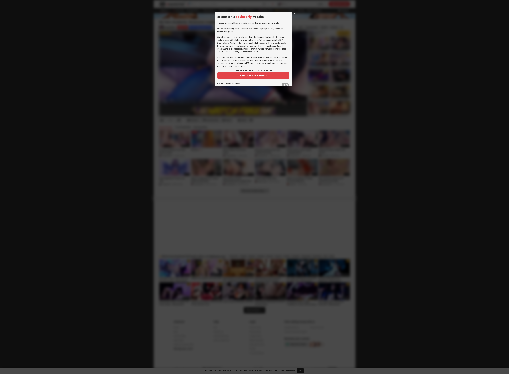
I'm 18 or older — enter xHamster (253, 75)
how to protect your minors (229, 84)
